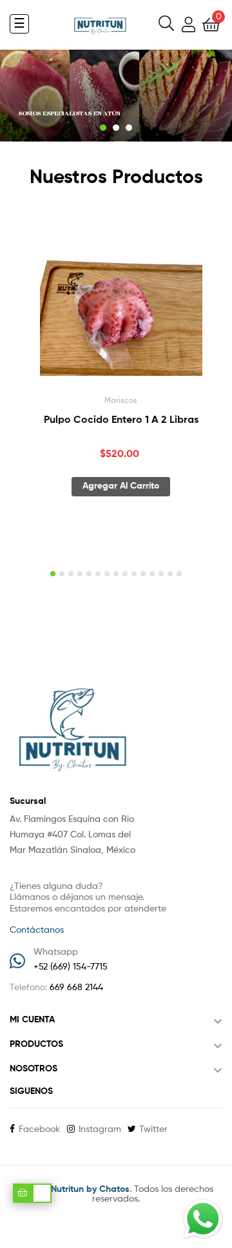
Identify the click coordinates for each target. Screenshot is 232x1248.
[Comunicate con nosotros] (203, 1219)
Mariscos (120, 401)
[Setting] (188, 26)
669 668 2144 (76, 987)
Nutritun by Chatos (90, 1189)
